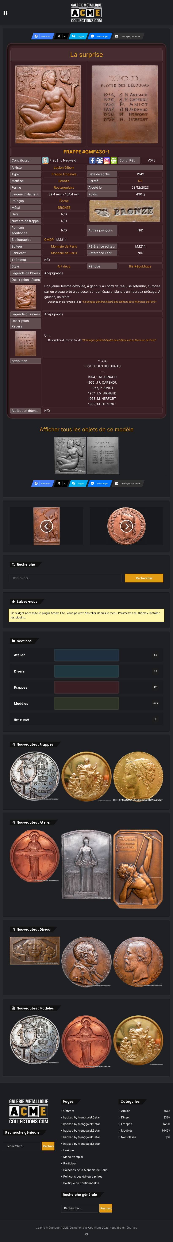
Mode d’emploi (73, 1156)
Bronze (64, 181)
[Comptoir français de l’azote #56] (86, 864)
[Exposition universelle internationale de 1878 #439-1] (138, 777)
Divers (125, 1117)
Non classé (128, 1137)
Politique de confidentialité (81, 1183)
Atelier (125, 1111)
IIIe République (140, 266)
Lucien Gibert (64, 168)
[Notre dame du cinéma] (86, 1041)
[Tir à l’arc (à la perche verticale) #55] (138, 869)
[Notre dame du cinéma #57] (35, 856)
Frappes (126, 1124)
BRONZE (64, 208)
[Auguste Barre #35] (86, 962)
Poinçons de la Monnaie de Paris (85, 1170)
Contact (68, 1111)
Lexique (68, 1150)
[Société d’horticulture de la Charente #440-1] (86, 777)
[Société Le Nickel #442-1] (35, 776)
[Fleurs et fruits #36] (35, 951)
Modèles (126, 1130)
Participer (69, 1163)
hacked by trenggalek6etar (81, 1117)
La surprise (86, 54)
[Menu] (5, 14)
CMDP (49, 240)
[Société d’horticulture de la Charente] (138, 1040)
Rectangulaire (64, 187)
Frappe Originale (64, 174)
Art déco (64, 266)
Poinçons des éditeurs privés (82, 1176)
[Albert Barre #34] (138, 962)
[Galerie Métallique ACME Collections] (86, 12)
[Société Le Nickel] (35, 1039)
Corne (64, 201)
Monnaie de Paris (64, 246)
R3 (140, 181)
